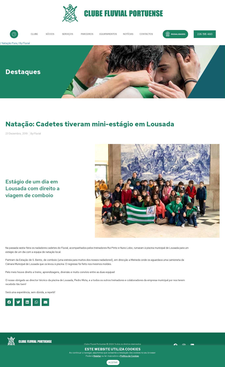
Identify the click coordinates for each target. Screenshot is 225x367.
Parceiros (87, 34)
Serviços (67, 34)
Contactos (146, 34)
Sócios (50, 34)
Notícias (128, 34)
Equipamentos (108, 34)
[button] (175, 34)
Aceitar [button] (113, 362)
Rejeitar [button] (97, 356)
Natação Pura (9, 43)
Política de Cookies (129, 356)
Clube (34, 34)
